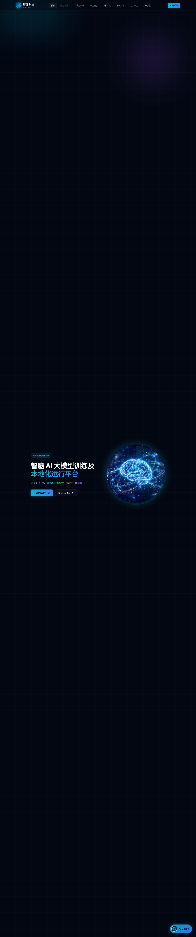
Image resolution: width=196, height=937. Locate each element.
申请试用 (174, 5)
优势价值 (80, 5)
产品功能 (64, 5)
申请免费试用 (40, 493)
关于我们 (147, 5)
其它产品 (134, 5)
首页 (53, 5)
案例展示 (120, 5)
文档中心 (107, 5)
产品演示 (94, 5)
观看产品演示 (64, 493)
